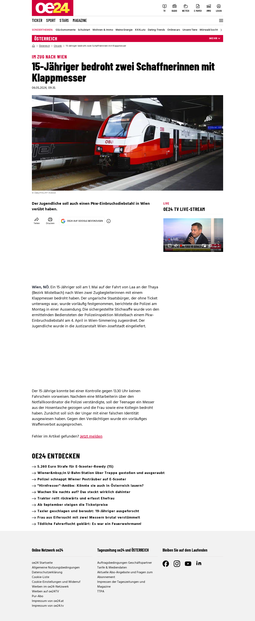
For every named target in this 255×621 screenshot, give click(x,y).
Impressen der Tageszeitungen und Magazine (121, 584)
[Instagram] (177, 564)
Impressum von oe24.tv (48, 605)
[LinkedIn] (199, 564)
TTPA (100, 591)
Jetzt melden (91, 436)
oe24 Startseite (42, 562)
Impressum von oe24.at (48, 601)
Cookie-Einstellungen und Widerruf (56, 582)
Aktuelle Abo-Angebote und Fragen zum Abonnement (125, 575)
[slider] (183, 245)
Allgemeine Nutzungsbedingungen (56, 567)
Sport (51, 20)
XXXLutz (140, 30)
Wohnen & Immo (102, 30)
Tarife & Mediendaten (112, 567)
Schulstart (84, 30)
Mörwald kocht (209, 30)
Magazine (80, 20)
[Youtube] (188, 564)
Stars (64, 20)
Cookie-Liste (40, 577)
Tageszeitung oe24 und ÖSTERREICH (123, 550)
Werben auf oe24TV (45, 591)
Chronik (58, 46)
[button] (170, 245)
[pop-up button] (210, 245)
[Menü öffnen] (221, 20)
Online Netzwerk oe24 (47, 550)
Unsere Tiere (189, 30)
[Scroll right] (221, 30)
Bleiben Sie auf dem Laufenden (185, 550)
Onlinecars (173, 30)
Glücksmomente (66, 30)
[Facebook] (166, 564)
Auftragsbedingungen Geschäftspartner (124, 562)
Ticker (37, 20)
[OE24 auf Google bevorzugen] (108, 221)
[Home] (33, 46)
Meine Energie (124, 30)
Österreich (45, 38)
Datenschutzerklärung (47, 572)
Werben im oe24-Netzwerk (50, 586)
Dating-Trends (156, 30)
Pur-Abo (37, 596)
